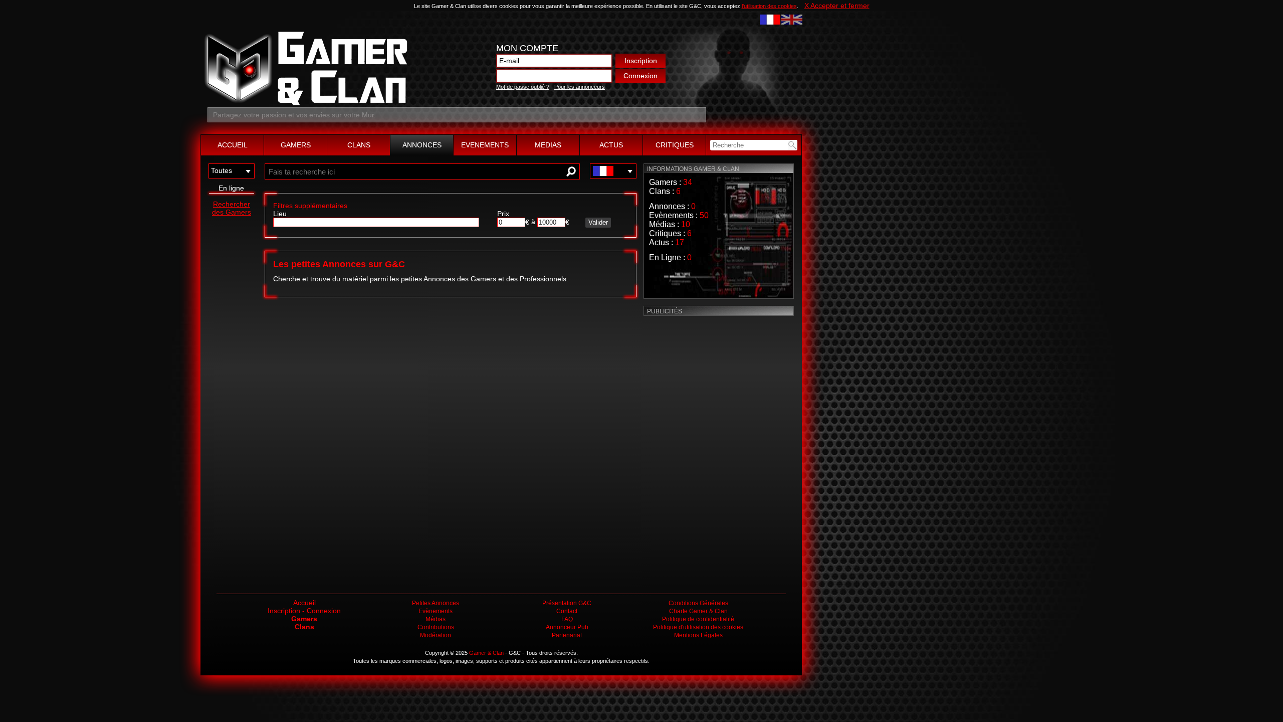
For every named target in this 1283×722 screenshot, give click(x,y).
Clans (304, 627)
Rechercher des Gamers (231, 208)
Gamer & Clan (486, 653)
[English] (791, 19)
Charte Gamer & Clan (698, 611)
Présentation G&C (566, 603)
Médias (435, 619)
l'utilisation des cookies (769, 6)
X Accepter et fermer (837, 6)
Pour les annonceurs (579, 87)
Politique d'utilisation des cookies (698, 627)
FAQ (567, 619)
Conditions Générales (698, 603)
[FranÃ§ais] (770, 19)
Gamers (304, 619)
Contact (566, 611)
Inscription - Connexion (304, 611)
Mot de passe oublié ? (522, 87)
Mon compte (527, 48)
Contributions (435, 627)
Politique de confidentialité (698, 619)
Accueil (304, 603)
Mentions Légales (698, 635)
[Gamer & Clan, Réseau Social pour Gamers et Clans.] (304, 103)
